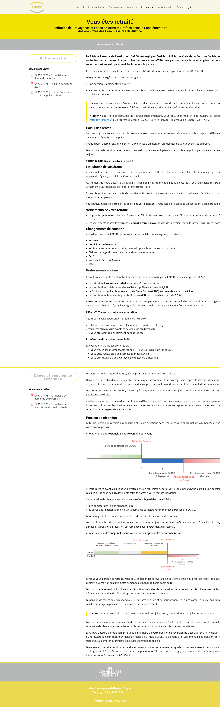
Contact (181, 7)
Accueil (80, 7)
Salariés (130, 7)
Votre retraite (105, 44)
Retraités (146, 7)
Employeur (114, 7)
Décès (119, 44)
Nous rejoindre (165, 7)
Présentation (95, 7)
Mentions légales (99, 688)
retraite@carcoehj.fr (101, 119)
